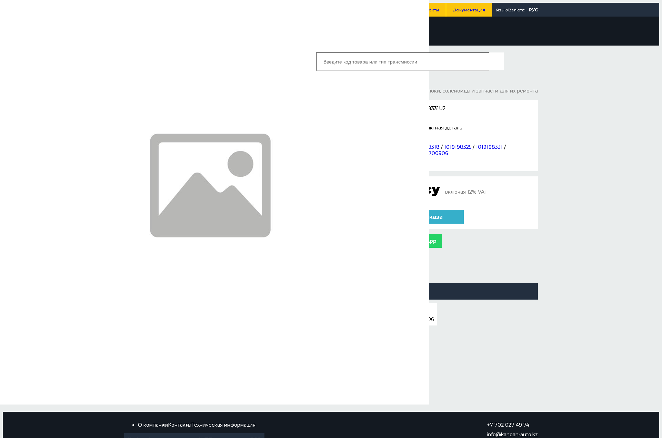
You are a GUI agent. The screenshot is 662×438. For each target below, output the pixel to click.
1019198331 (489, 147)
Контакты (429, 9)
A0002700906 (430, 153)
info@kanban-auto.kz (512, 434)
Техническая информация (223, 425)
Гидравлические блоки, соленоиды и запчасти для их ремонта (460, 91)
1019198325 (457, 147)
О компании (153, 425)
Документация (469, 9)
